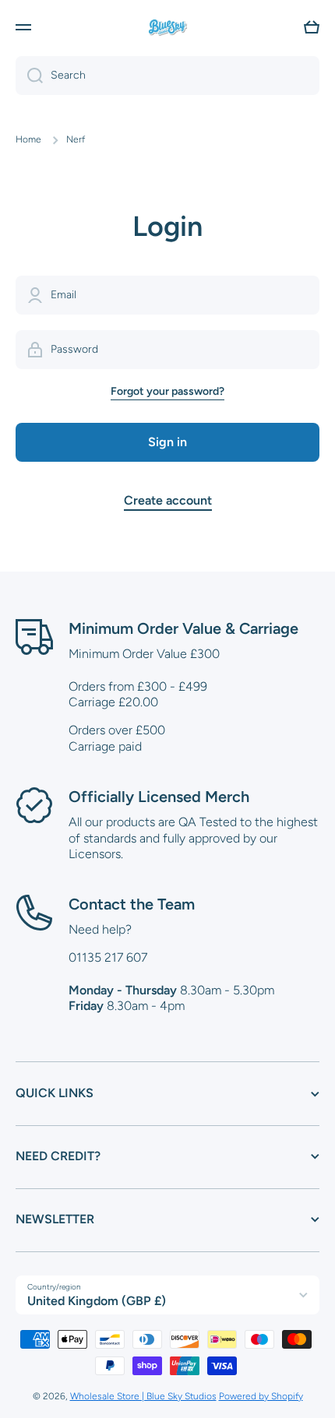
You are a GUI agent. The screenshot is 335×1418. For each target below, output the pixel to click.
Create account (168, 500)
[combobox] (167, 75)
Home (28, 139)
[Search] (29, 75)
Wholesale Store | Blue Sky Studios (143, 1396)
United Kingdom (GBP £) (96, 1300)
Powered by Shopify (261, 1396)
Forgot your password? (167, 391)
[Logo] (167, 27)
